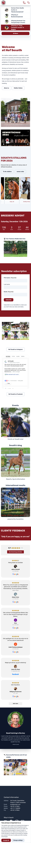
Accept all (6, 840)
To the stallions (7, 171)
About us (6, 88)
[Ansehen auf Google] (15, 566)
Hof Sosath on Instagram (15, 349)
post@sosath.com (15, 804)
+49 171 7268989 (15, 808)
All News (15, 33)
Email (5, 291)
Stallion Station (18, 88)
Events (15, 405)
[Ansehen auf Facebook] (15, 666)
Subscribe (8, 300)
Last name (7, 284)
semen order (20, 171)
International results (15, 485)
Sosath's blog (15, 445)
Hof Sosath (11, 361)
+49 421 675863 (14, 806)
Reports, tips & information (15, 479)
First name (7, 278)
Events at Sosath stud (15, 439)
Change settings (18, 840)
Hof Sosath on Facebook (16, 394)
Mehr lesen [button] (15, 590)
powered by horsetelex (16, 519)
